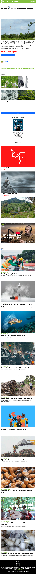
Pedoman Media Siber (20, 571)
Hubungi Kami (14, 571)
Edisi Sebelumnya (17, 138)
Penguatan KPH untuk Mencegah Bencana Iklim (16, 398)
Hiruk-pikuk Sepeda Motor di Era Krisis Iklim (15, 368)
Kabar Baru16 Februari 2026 (5, 521)
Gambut (25, 68)
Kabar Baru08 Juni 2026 (4, 333)
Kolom (1, 7)
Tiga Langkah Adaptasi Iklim (6, 167)
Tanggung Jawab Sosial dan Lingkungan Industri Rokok (16, 491)
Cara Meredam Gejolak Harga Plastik (13, 335)
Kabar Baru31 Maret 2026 (5, 552)
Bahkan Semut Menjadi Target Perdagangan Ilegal (17, 553)
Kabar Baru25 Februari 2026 (5, 489)
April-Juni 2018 (6, 7)
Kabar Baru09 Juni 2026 (4, 303)
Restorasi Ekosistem (12, 68)
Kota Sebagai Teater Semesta (23, 88)
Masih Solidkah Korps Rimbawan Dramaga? (8, 101)
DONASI (31, 1)
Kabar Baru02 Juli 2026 (4, 272)
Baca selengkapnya (5, 169)
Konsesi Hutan (30, 68)
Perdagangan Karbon (4, 68)
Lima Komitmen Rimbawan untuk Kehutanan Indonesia (15, 523)
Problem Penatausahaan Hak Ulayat (8, 218)
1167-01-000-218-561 (19, 569)
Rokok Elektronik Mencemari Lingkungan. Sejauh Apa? (17, 305)
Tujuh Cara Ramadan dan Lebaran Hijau (13, 460)
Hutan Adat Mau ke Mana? (5, 88)
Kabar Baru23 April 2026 (5, 397)
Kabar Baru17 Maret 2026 (5, 458)
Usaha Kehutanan (20, 68)
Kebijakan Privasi (25, 571)
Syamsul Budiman (3, 15)
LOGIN (33, 1)
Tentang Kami (9, 571)
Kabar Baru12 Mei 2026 (4, 366)
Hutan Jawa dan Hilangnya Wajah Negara (14, 429)
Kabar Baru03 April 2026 (5, 427)
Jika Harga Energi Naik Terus (10, 274)
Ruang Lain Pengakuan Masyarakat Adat (9, 193)
